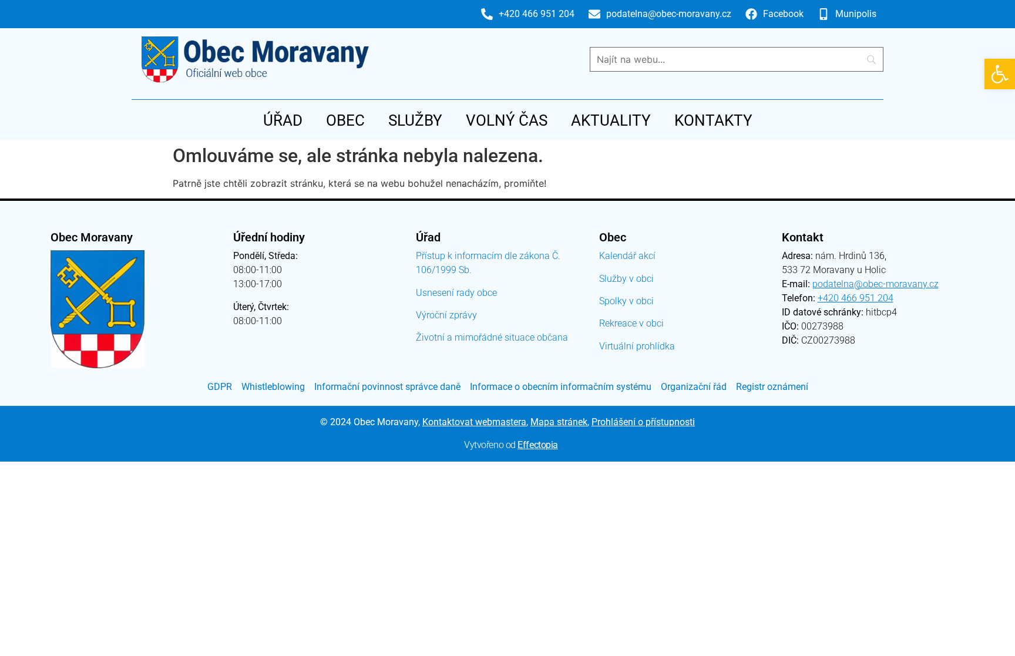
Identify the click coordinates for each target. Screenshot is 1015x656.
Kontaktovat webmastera (474, 422)
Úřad (283, 120)
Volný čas (506, 120)
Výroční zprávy (446, 315)
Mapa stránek (558, 422)
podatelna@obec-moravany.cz (875, 284)
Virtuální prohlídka (637, 346)
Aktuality (611, 120)
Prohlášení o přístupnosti (643, 422)
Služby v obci (626, 278)
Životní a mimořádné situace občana (492, 337)
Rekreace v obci (631, 323)
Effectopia (537, 444)
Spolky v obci (626, 301)
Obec (345, 120)
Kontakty (713, 120)
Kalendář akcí (627, 255)
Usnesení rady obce (456, 292)
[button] (999, 74)
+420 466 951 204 (855, 298)
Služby (415, 120)
